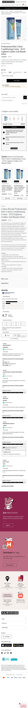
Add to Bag (16, 80)
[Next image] (27, 28)
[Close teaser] (19, 703)
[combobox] (3, 80)
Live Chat (7, 636)
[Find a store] (17, 5)
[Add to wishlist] (24, 39)
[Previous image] (1, 28)
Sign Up (8, 525)
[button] (23, 706)
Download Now (10, 565)
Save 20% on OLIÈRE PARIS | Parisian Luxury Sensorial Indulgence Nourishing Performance (14, 8)
